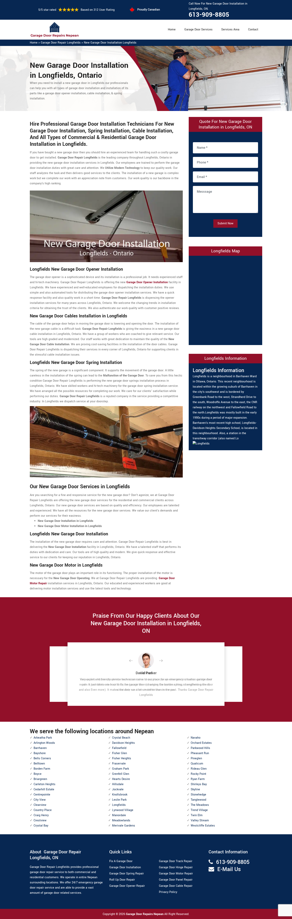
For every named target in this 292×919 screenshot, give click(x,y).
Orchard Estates (201, 743)
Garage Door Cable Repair (175, 886)
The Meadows (200, 805)
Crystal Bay (41, 826)
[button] (134, 660)
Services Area (230, 29)
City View (40, 800)
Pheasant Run (200, 753)
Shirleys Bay (199, 784)
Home (172, 29)
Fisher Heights (121, 758)
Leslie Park (119, 800)
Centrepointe (42, 795)
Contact (253, 29)
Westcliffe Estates (203, 826)
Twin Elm (197, 815)
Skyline (195, 789)
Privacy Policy (168, 892)
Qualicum (197, 763)
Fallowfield (119, 748)
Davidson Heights (123, 743)
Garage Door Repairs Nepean (145, 914)
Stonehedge (198, 795)
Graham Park (120, 769)
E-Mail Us (229, 869)
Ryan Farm (198, 779)
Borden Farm (42, 769)
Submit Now (225, 223)
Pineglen (196, 758)
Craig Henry (41, 815)
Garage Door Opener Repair (127, 886)
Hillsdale (118, 784)
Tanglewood (198, 800)
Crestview (40, 820)
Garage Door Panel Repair (175, 880)
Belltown (39, 763)
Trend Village (199, 810)
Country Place (43, 810)
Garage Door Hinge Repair (176, 867)
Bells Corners (42, 758)
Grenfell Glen (120, 774)
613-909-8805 (209, 14)
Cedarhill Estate (44, 789)
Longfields (119, 805)
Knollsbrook (119, 795)
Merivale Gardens (123, 826)
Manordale (119, 815)
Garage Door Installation (125, 867)
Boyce (38, 774)
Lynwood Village (122, 810)
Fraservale (119, 763)
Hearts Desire (121, 779)
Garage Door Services (198, 29)
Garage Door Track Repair (175, 861)
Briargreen (40, 779)
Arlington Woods (44, 743)
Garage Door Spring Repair (126, 873)
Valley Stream (200, 820)
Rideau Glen (199, 769)
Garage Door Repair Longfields (61, 43)
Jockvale (118, 789)
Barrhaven (40, 748)
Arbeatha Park (43, 738)
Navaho (195, 738)
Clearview (40, 805)
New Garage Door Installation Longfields (110, 43)
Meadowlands (121, 820)
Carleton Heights (44, 784)
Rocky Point (198, 774)
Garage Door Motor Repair (176, 873)
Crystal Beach (121, 738)
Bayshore (40, 753)
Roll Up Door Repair (122, 880)
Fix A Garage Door (120, 861)
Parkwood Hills (200, 748)
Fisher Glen (119, 753)
